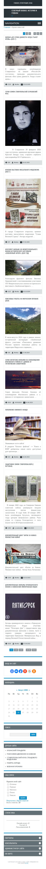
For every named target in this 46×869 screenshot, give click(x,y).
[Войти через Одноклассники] (34, 671)
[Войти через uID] (12, 671)
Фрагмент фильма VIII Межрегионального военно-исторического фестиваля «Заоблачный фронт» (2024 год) (21, 251)
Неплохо (13, 790)
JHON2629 (18, 402)
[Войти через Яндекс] (25, 671)
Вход (30, 3)
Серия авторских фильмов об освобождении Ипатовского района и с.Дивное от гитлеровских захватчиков (22, 362)
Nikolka (17, 84)
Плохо (12, 792)
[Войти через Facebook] (21, 671)
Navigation (12, 23)
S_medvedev (19, 528)
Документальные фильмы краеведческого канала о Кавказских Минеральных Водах (21, 586)
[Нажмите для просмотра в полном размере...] (23, 67)
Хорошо (13, 787)
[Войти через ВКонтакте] (16, 671)
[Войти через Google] (29, 671)
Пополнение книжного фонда (16, 410)
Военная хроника (14, 766)
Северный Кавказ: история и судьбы (24, 11)
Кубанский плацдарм (16, 750)
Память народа (13, 763)
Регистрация (24, 3)
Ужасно (12, 795)
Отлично (13, 784)
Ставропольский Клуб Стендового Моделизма (22, 758)
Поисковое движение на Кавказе (21, 754)
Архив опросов (22, 801)
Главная (16, 3)
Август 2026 (23, 690)
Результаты (11, 801)
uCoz (26, 863)
